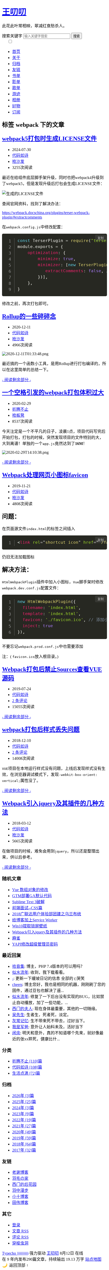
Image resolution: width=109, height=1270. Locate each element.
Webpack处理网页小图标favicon (45, 475)
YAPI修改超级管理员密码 (35, 944)
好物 (16, 106)
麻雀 (16, 938)
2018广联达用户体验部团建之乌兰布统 (46, 914)
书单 (16, 76)
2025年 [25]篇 (24, 1102)
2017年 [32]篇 (24, 1150)
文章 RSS (20, 1231)
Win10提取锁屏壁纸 (29, 926)
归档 (16, 64)
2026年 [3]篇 (23, 1096)
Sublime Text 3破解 (28, 902)
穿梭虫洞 (20, 1243)
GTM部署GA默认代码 (32, 896)
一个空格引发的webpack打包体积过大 (53, 392)
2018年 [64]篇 (24, 1144)
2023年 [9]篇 (23, 1114)
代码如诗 (20, 155)
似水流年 (20, 972)
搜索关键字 (12, 36)
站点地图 (93, 1259)
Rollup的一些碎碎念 (29, 316)
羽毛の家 (20, 1178)
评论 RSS (20, 1237)
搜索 (76, 36)
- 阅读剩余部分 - (16, 380)
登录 (16, 1225)
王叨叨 (14, 11)
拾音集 (18, 966)
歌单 (16, 88)
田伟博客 (20, 1202)
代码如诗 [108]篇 (27, 1067)
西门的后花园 (24, 1184)
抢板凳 (18, 415)
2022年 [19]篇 (24, 1120)
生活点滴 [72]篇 (26, 1073)
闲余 (16, 1033)
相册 (16, 100)
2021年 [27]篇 (24, 1126)
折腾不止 (20, 409)
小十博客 (20, 1196)
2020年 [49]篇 (24, 1132)
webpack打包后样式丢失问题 (41, 729)
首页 (16, 51)
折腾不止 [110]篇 (27, 1061)
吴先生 (18, 1015)
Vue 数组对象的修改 (30, 890)
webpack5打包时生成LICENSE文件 (49, 138)
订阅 (16, 112)
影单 (16, 82)
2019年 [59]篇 (24, 1138)
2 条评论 (19, 701)
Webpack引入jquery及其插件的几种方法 (47, 932)
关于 (16, 57)
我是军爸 (20, 1027)
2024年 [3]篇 (23, 1108)
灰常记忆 (20, 1021)
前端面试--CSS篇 (27, 908)
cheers (17, 984)
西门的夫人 (22, 1009)
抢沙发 (18, 161)
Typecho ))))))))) (15, 1253)
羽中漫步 (20, 1190)
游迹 (16, 94)
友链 (16, 70)
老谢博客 (20, 1172)
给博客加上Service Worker (34, 920)
